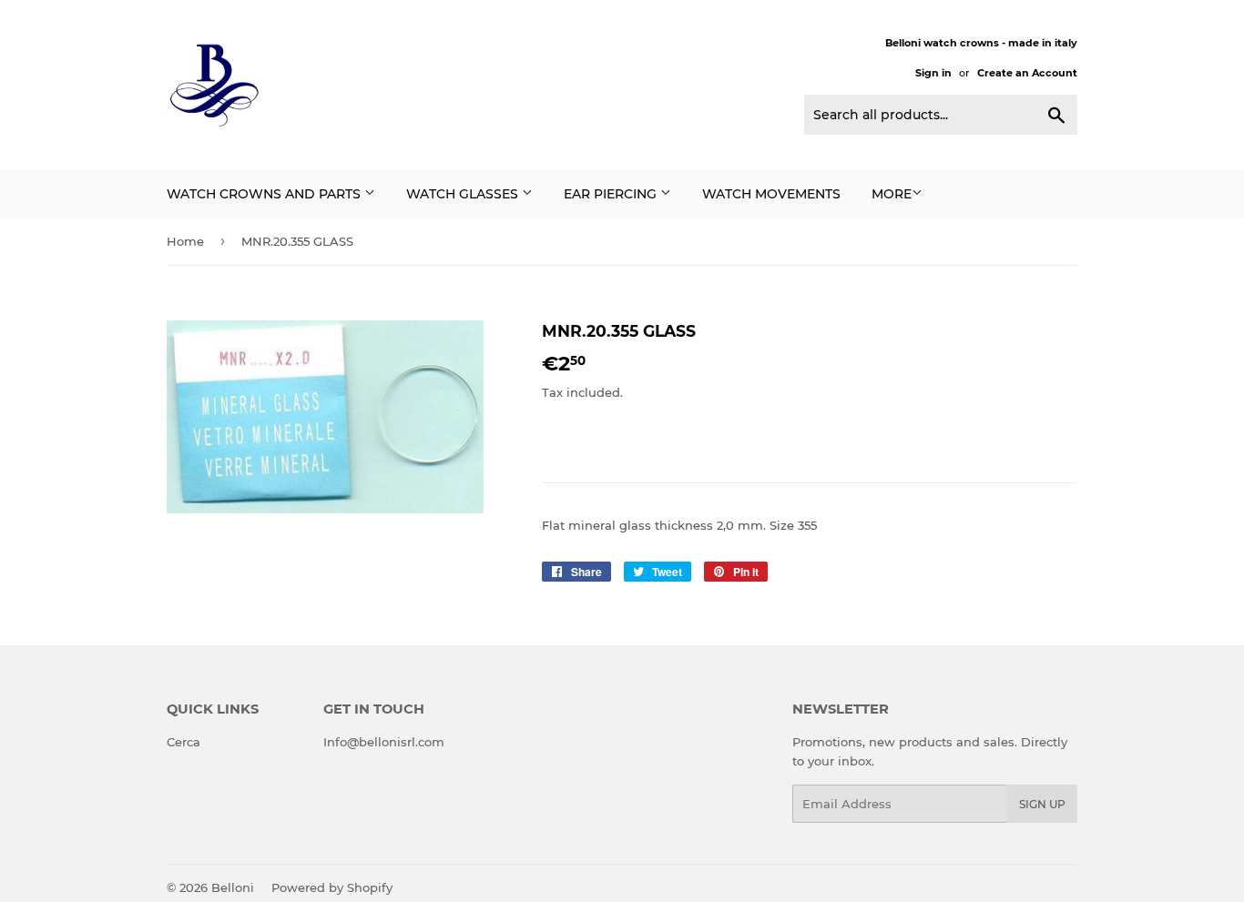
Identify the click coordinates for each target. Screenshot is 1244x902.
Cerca (183, 742)
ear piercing (612, 194)
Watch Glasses (464, 194)
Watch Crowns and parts (265, 194)
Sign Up (1042, 804)
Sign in (933, 72)
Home (185, 241)
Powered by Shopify (332, 887)
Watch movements (771, 194)
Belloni (232, 887)
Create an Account (1027, 72)
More (892, 194)
